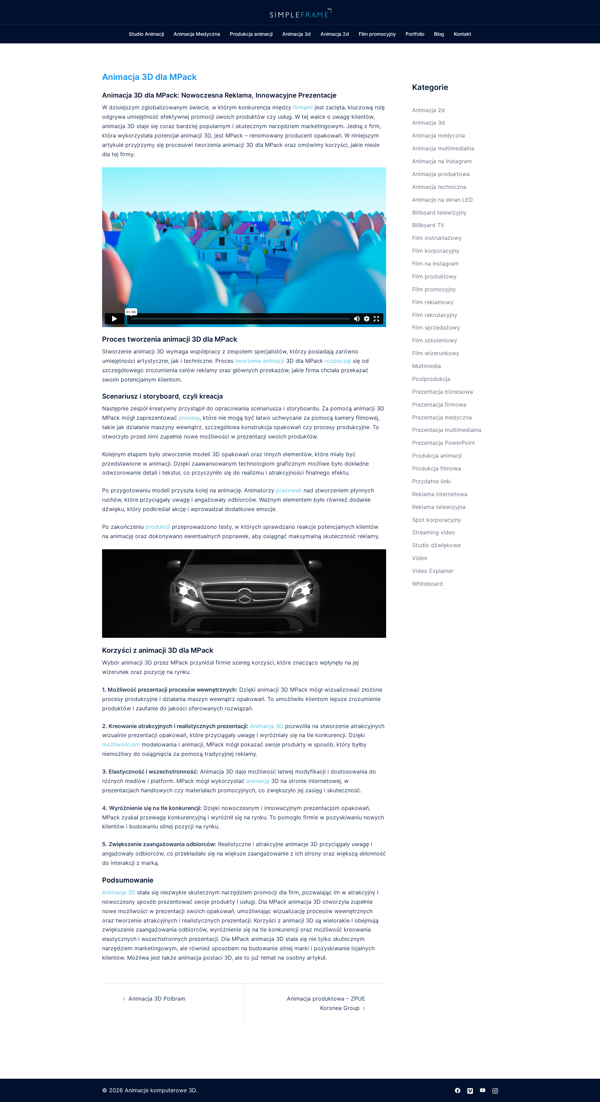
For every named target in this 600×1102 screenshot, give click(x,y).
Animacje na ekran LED (442, 199)
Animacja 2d (334, 34)
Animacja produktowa (441, 173)
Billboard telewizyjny (439, 212)
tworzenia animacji (259, 360)
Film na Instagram (435, 263)
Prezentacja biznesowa (442, 391)
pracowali (289, 490)
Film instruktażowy (437, 237)
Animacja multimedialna (443, 148)
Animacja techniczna (439, 186)
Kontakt (462, 34)
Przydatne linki (431, 481)
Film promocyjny (377, 34)
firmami (304, 107)
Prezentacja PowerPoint (443, 442)
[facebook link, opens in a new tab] (457, 1090)
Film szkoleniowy (434, 340)
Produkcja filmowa (436, 468)
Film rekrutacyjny (434, 314)
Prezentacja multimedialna (446, 429)
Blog (439, 34)
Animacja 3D (266, 726)
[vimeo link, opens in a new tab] (470, 1090)
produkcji (158, 526)
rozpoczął (339, 360)
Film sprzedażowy (436, 327)
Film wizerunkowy (435, 353)
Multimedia (426, 365)
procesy (189, 417)
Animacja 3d (296, 34)
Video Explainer (432, 570)
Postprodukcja (431, 378)
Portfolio (415, 34)
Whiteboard (427, 583)
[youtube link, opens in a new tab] (482, 1090)
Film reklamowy (432, 302)
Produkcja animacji (251, 34)
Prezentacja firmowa (439, 404)
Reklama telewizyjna (439, 506)
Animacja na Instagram (442, 161)
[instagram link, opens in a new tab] (495, 1090)
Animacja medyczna (438, 135)
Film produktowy (434, 276)
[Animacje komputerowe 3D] (300, 11)
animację (257, 780)
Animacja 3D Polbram (156, 998)
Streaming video (433, 532)
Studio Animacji (146, 34)
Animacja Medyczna (197, 34)
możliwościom (122, 744)
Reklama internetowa (439, 494)
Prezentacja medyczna (442, 417)
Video (419, 557)
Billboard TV (428, 225)
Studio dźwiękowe (436, 545)
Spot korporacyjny (436, 519)
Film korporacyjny (435, 250)
